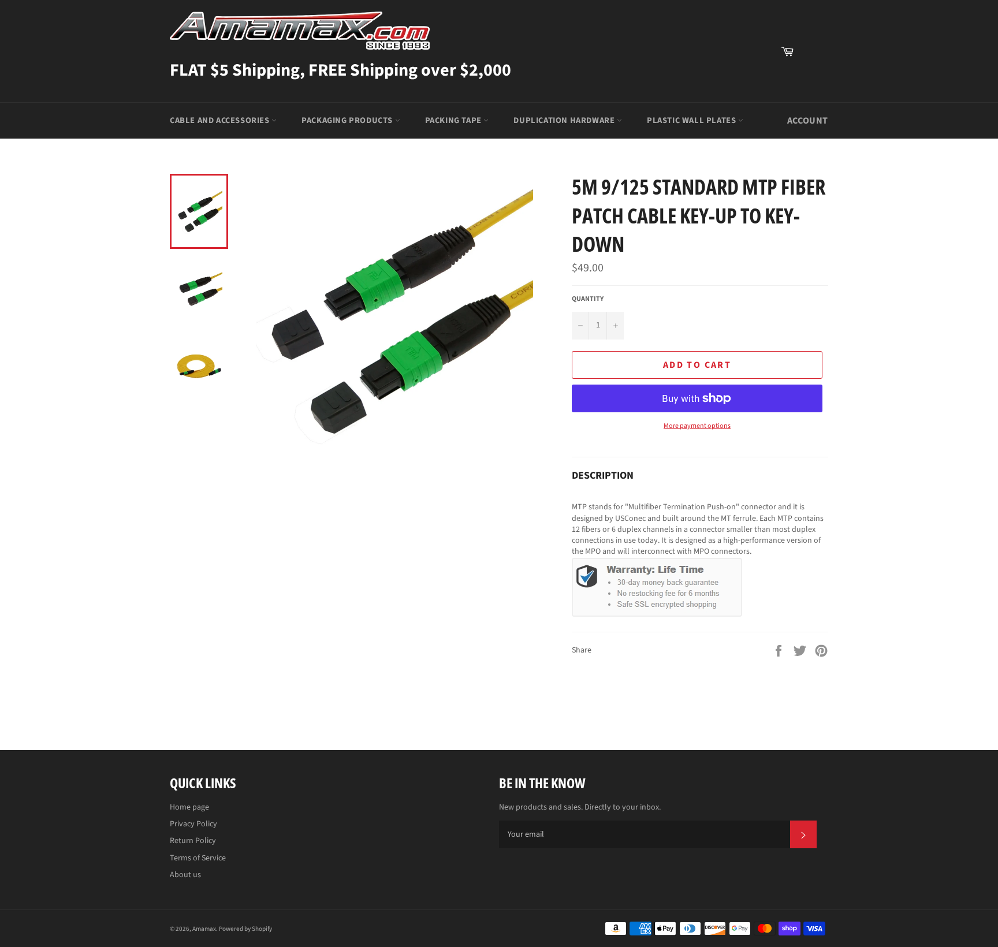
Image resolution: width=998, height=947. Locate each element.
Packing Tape (454, 120)
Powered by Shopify (245, 928)
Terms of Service (198, 858)
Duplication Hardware (565, 120)
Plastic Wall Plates (692, 120)
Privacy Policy (193, 824)
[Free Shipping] (813, 51)
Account (807, 120)
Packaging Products (347, 120)
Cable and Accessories (220, 120)
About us (185, 875)
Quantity (588, 299)
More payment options (697, 426)
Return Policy (193, 841)
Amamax (204, 928)
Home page (189, 807)
